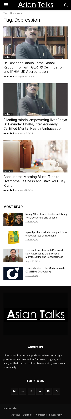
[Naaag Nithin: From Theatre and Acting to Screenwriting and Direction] (13, 219)
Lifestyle (8, 171)
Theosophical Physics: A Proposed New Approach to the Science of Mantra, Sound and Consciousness (44, 253)
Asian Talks (9, 76)
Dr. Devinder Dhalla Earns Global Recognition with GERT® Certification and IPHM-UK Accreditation (33, 67)
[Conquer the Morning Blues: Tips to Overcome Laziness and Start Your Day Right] (35, 156)
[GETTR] (22, 391)
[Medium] (48, 391)
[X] (56, 391)
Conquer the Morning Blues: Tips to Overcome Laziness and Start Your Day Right (34, 181)
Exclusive (8, 57)
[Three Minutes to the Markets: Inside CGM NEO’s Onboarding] (13, 273)
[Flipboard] (14, 391)
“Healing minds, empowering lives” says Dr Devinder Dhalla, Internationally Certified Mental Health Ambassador (35, 124)
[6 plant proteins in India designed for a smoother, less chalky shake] (13, 237)
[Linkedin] (39, 391)
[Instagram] (31, 391)
